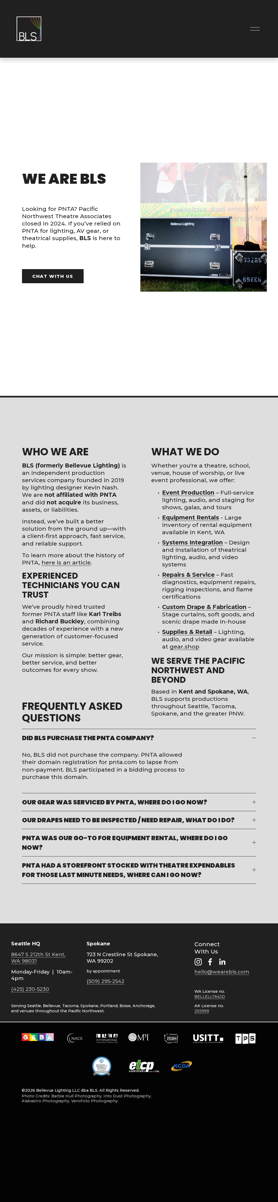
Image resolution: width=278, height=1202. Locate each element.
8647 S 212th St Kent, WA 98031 (38, 957)
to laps (148, 762)
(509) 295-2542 (105, 981)
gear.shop (184, 646)
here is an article (66, 562)
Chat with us (52, 276)
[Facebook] (210, 962)
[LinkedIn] (222, 962)
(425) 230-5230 (30, 989)
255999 (201, 1010)
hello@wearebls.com (221, 972)
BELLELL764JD (209, 996)
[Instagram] (198, 962)
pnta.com (123, 762)
